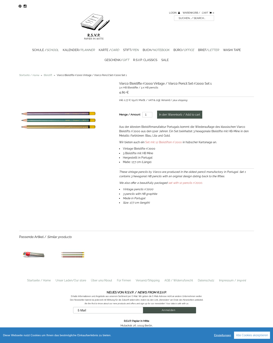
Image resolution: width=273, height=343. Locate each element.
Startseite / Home (39, 280)
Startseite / (29, 75)
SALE (165, 60)
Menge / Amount (129, 114)
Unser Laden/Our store (71, 280)
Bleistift (48, 75)
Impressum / (232, 280)
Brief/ (208, 50)
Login (173, 12)
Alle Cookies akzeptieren (252, 335)
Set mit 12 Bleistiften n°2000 (163, 142)
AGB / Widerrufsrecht (178, 280)
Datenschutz (206, 280)
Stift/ (131, 50)
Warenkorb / (198, 12)
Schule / (45, 50)
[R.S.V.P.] (95, 41)
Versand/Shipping (148, 280)
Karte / (109, 50)
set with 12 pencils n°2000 (185, 182)
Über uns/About (101, 280)
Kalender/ (79, 50)
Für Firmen (124, 280)
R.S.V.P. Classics (145, 60)
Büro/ (183, 50)
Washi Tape (232, 50)
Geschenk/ (117, 60)
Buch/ (156, 50)
